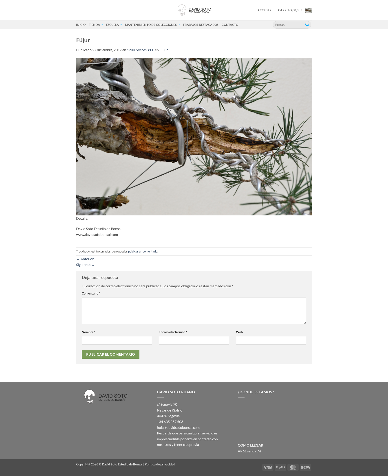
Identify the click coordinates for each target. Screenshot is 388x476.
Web (239, 332)
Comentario (91, 293)
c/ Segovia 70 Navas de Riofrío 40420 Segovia (169, 410)
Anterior (85, 259)
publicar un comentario (142, 251)
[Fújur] (194, 136)
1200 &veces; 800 (140, 50)
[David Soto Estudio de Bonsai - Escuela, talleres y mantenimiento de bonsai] (194, 10)
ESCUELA (112, 25)
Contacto (230, 25)
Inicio (81, 25)
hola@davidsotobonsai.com (178, 427)
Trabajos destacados (200, 25)
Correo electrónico (173, 332)
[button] (264, 10)
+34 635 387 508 (170, 421)
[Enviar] (307, 25)
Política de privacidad (160, 464)
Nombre (88, 332)
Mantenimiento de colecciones (151, 25)
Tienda (94, 25)
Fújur (163, 50)
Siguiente (85, 264)
